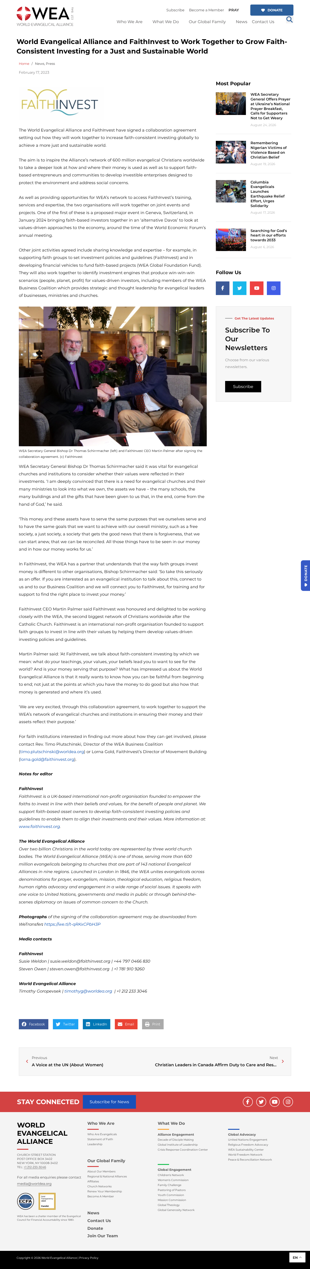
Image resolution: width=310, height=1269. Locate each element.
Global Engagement (174, 1170)
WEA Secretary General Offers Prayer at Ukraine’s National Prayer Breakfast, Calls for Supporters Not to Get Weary (270, 106)
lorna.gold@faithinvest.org (47, 759)
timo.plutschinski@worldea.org (52, 751)
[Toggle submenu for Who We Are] (145, 21)
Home (24, 63)
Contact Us (99, 1220)
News (39, 63)
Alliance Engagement (176, 1134)
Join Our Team (102, 1235)
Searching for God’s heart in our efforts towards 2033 (269, 235)
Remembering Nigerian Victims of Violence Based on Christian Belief (269, 150)
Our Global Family (106, 1160)
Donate (95, 1228)
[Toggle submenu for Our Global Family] (229, 21)
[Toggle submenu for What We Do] (182, 21)
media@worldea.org (34, 1183)
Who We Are (100, 1123)
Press (50, 63)
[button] (271, 10)
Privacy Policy (88, 1257)
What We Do (171, 1123)
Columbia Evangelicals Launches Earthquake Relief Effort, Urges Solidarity (268, 194)
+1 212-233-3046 (35, 1167)
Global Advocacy (242, 1134)
